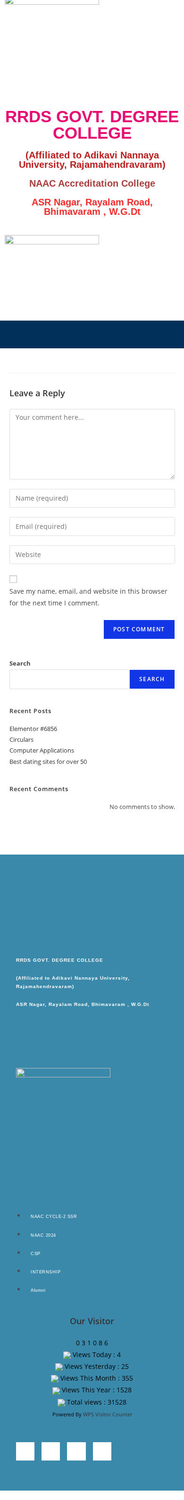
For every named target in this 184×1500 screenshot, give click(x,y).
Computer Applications (41, 750)
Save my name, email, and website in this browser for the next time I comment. (88, 597)
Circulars (21, 739)
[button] (92, 334)
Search (20, 663)
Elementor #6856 (33, 728)
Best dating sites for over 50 (48, 761)
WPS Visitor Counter (107, 1414)
